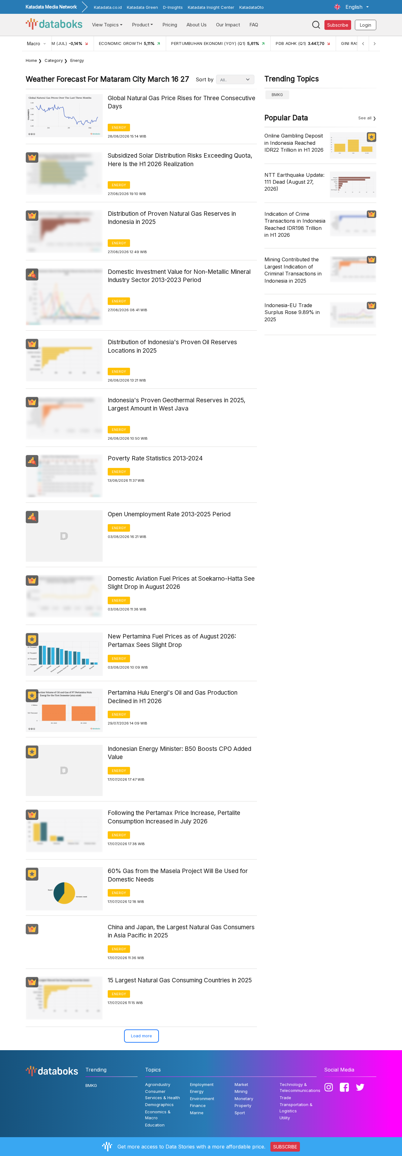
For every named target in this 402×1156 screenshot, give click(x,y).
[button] (351, 7)
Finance (198, 1105)
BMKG (277, 94)
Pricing (169, 25)
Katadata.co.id (108, 7)
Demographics (159, 1104)
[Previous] (363, 43)
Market (241, 1084)
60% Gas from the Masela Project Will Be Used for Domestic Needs (178, 875)
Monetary (244, 1098)
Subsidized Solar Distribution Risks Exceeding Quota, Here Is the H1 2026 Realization (180, 160)
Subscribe (337, 25)
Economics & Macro (158, 1115)
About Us (197, 25)
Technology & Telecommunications (300, 1087)
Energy (119, 127)
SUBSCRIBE (285, 1146)
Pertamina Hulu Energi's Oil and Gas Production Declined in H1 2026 (172, 697)
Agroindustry (157, 1084)
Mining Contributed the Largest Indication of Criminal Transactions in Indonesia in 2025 (293, 270)
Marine (197, 1112)
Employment (202, 1084)
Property (243, 1105)
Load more (141, 1035)
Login (365, 25)
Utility (285, 1117)
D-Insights (173, 7)
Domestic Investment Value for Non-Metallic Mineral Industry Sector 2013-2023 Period (179, 276)
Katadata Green (142, 7)
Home (31, 60)
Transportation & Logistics (296, 1107)
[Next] (374, 43)
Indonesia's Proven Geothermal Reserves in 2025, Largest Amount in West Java (176, 404)
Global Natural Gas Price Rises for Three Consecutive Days (181, 102)
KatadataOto (251, 7)
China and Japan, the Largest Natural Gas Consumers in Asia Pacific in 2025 (181, 931)
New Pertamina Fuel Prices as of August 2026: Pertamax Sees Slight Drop (172, 641)
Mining (241, 1091)
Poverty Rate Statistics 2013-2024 (155, 458)
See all (365, 117)
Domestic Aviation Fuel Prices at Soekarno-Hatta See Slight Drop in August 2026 (181, 583)
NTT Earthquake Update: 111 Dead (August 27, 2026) (294, 182)
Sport (240, 1112)
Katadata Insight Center (211, 7)
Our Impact (228, 25)
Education (155, 1124)
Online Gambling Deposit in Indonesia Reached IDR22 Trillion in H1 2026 (293, 143)
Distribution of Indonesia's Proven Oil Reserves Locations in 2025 (172, 346)
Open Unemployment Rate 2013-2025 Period (169, 514)
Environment (202, 1098)
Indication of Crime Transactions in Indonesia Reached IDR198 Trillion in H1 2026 (294, 224)
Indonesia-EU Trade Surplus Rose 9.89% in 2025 (292, 312)
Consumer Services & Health (162, 1094)
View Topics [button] (105, 25)
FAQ (253, 25)
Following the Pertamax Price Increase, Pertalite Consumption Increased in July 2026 (174, 817)
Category (54, 60)
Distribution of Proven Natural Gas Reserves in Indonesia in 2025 (172, 218)
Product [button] (140, 25)
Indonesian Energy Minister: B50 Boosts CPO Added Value (179, 753)
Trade (285, 1097)
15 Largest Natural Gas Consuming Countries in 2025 (180, 980)
